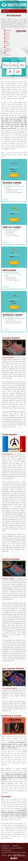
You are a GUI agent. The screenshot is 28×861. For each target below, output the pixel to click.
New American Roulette (6, 43)
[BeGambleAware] (15, 855)
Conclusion (7, 54)
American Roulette (8, 578)
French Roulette (7, 454)
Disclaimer (5, 848)
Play (14, 175)
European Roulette (8, 357)
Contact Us (5, 845)
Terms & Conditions (16, 848)
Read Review (14, 178)
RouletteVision (16, 852)
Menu (7, 11)
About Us (16, 845)
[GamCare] (10, 855)
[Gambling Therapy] (14, 858)
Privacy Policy (6, 850)
